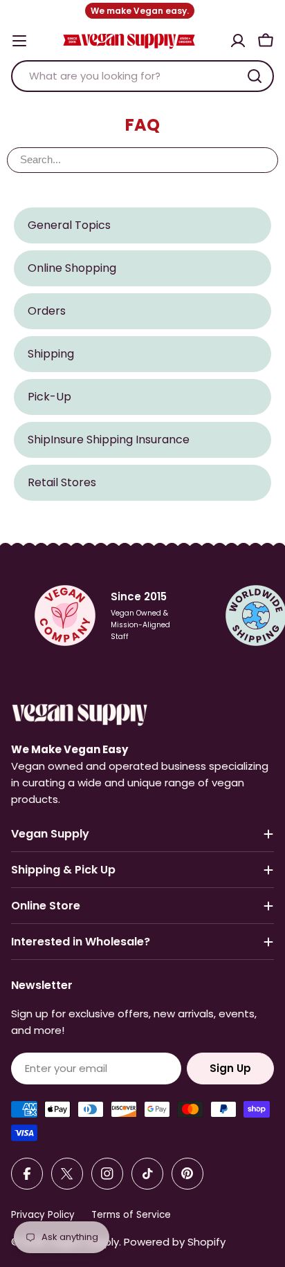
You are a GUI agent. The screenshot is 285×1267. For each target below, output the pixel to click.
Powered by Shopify (175, 1241)
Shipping (51, 354)
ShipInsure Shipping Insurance (109, 439)
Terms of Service (131, 1214)
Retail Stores (62, 482)
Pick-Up (49, 397)
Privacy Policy (43, 1214)
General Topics (69, 225)
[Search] (254, 76)
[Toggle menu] (19, 41)
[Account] (238, 41)
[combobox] (142, 76)
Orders (47, 311)
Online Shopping (72, 268)
